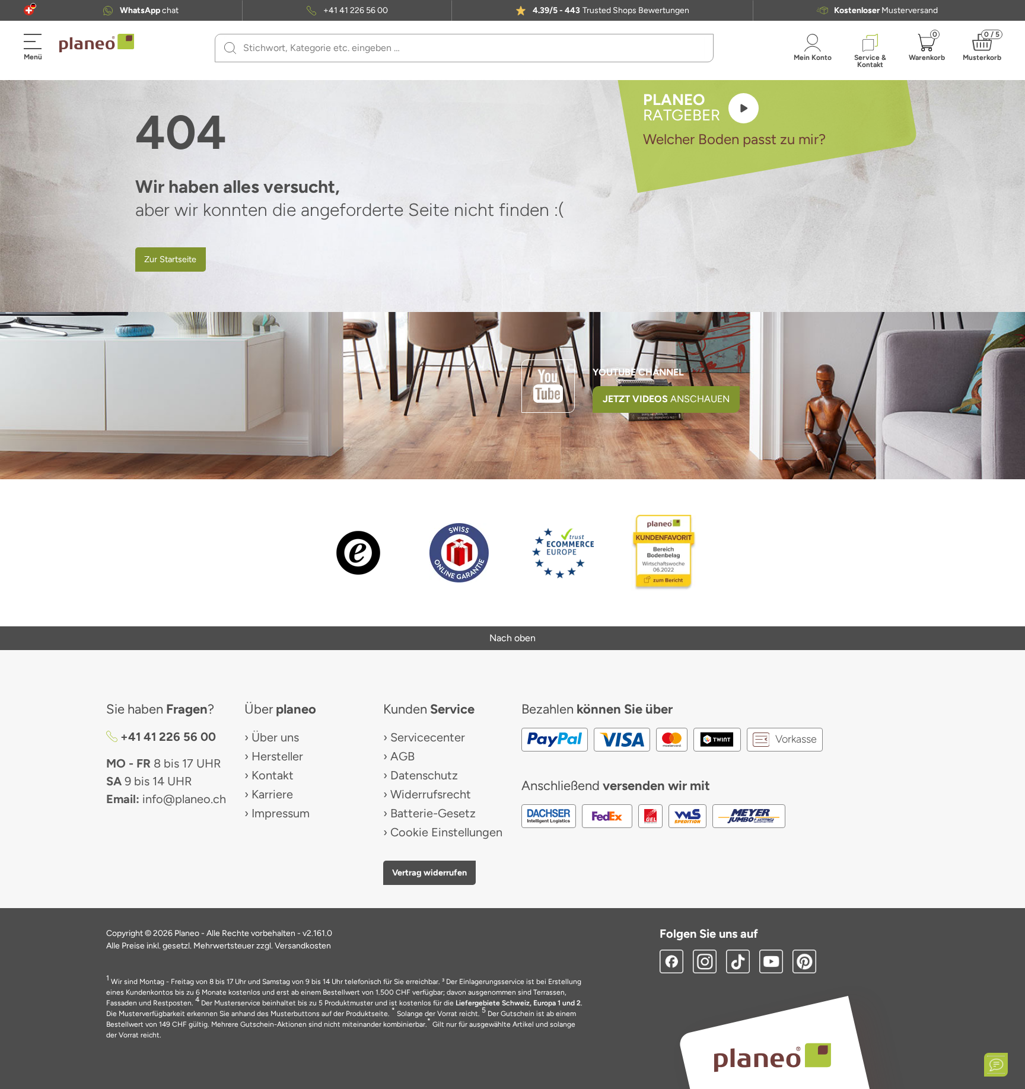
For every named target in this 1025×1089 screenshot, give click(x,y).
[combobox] (471, 48)
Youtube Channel (638, 372)
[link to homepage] (96, 43)
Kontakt (273, 775)
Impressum (281, 813)
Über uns (275, 737)
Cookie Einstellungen (446, 832)
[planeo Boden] (772, 1057)
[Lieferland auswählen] (29, 10)
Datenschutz (424, 775)
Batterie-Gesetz (433, 813)
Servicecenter (427, 737)
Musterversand (886, 11)
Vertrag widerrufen (429, 872)
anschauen (666, 399)
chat (149, 11)
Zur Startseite (170, 259)
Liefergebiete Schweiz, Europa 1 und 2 (518, 1003)
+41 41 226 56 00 (355, 11)
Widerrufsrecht (430, 794)
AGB (402, 756)
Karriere (272, 794)
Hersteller (277, 756)
